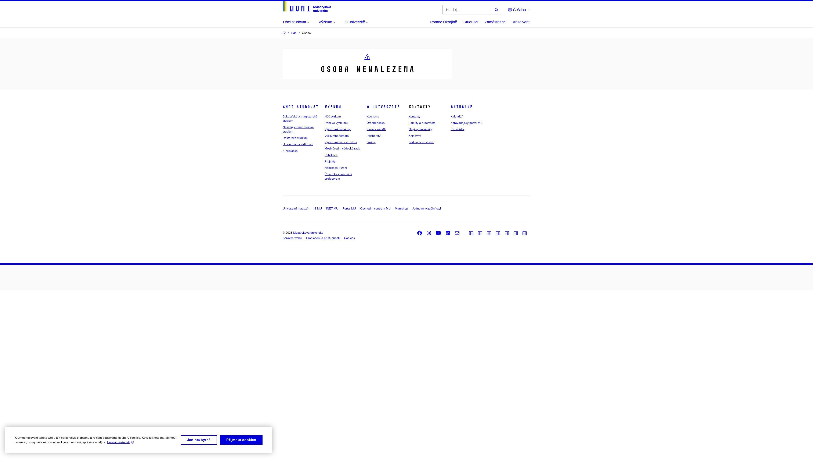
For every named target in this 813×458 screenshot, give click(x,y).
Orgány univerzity (420, 129)
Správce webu (292, 238)
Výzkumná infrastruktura (341, 142)
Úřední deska (376, 122)
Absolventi (521, 22)
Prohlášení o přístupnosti (323, 238)
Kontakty (414, 116)
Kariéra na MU (376, 129)
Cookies (349, 238)
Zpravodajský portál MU (467, 122)
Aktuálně (462, 107)
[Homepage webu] (307, 6)
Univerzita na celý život (298, 144)
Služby (371, 142)
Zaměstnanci (495, 22)
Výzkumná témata (337, 135)
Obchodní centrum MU (375, 208)
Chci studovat (300, 107)
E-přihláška (290, 150)
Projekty (330, 161)
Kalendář (457, 116)
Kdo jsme (373, 116)
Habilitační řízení (336, 167)
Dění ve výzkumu (336, 122)
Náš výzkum (333, 116)
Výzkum (333, 107)
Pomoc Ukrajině (443, 22)
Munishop (401, 208)
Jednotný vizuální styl (426, 208)
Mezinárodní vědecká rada (342, 148)
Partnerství (374, 135)
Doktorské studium (295, 138)
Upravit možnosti (118, 442)
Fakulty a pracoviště (422, 122)
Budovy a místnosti (421, 142)
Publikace (331, 155)
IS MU (318, 208)
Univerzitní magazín (296, 208)
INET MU (332, 208)
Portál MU (349, 208)
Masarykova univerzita (308, 232)
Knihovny (415, 135)
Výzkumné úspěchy (338, 129)
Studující (470, 22)
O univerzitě (383, 107)
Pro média (457, 129)
